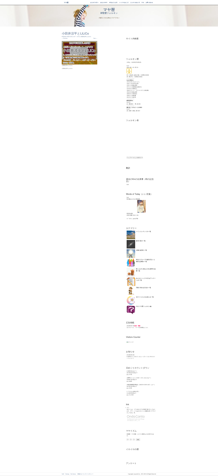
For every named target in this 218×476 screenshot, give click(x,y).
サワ (128, 407)
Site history (73, 474)
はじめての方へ (94, 2)
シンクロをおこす (124, 2)
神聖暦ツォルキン (109, 13)
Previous (64, 38)
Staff (63, 474)
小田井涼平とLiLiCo (85, 36)
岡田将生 (134, 93)
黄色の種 (129, 67)
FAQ (143, 2)
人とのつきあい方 (135, 2)
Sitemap (67, 474)
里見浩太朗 (135, 83)
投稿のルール (80, 474)
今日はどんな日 (113, 2)
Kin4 (128, 65)
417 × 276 (76, 36)
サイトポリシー (89, 474)
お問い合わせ (149, 2)
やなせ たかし (136, 82)
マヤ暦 (66, 2)
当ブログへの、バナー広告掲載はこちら (137, 327)
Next (95, 38)
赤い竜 (134, 67)
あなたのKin (103, 2)
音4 (137, 67)
